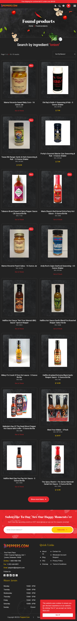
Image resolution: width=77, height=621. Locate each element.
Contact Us (57, 551)
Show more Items (37, 499)
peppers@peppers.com (16, 568)
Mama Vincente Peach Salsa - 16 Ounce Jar (19, 266)
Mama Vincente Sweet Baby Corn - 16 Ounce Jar (19, 103)
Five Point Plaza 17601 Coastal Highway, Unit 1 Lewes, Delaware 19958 (14, 555)
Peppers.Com (25, 617)
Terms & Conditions (59, 564)
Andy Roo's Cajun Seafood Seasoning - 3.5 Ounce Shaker (58, 267)
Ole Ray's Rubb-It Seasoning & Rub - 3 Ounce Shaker (58, 103)
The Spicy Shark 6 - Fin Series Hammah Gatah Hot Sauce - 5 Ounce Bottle (58, 483)
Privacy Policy (58, 561)
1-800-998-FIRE (15, 561)
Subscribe (61, 530)
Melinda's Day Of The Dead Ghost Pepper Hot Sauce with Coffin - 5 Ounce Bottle (19, 427)
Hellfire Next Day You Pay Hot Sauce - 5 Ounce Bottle (19, 479)
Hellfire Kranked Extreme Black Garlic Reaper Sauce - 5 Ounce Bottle (58, 376)
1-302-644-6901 (13, 564)
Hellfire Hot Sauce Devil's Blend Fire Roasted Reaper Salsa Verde (58, 321)
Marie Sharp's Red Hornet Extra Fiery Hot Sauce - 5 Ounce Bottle (57, 212)
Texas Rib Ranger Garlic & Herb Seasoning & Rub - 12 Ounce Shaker (19, 158)
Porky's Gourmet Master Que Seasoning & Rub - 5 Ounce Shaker (58, 155)
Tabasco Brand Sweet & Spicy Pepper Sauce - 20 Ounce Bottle (19, 212)
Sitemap (45, 564)
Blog (43, 557)
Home (31, 26)
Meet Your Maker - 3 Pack (57, 430)
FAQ (43, 561)
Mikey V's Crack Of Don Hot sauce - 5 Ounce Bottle (19, 376)
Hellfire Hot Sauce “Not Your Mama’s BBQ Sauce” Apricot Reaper (19, 321)
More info (46, 610)
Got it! (58, 615)
